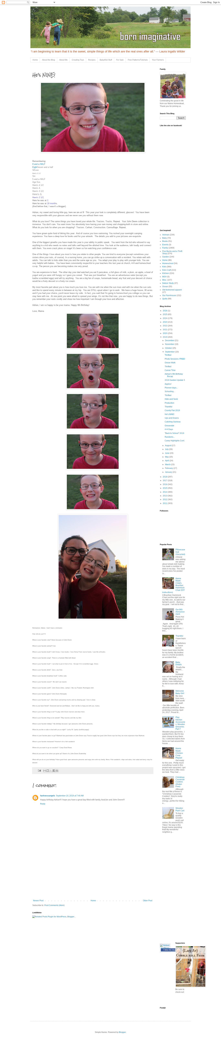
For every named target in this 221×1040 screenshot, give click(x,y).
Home (35, 60)
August (168, 445)
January (169, 472)
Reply (42, 804)
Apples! (168, 384)
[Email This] (44, 770)
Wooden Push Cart (180, 809)
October (168, 348)
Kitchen (165, 273)
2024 (165, 318)
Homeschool (167, 263)
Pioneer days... (171, 388)
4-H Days (169, 429)
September (170, 352)
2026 (165, 311)
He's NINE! (169, 414)
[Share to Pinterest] (57, 770)
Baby (164, 238)
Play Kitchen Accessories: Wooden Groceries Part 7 (180, 723)
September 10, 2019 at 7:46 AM (70, 796)
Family (165, 248)
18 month (51, 203)
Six (33, 176)
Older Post (147, 900)
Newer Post (38, 900)
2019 (165, 337)
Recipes (91, 60)
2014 (165, 492)
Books (165, 241)
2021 (165, 329)
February (169, 468)
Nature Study (168, 283)
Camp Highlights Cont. (175, 441)
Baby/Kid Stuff (106, 60)
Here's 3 (36, 194)
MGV (164, 277)
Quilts (164, 299)
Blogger (122, 1032)
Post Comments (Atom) (54, 905)
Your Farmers (158, 60)
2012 (165, 499)
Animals (165, 235)
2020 (165, 333)
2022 (165, 326)
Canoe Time (170, 370)
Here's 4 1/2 (38, 185)
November (170, 344)
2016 (165, 484)
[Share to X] (50, 770)
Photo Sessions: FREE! (175, 359)
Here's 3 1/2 (38, 191)
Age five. (36, 182)
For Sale (120, 60)
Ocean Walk (170, 363)
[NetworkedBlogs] (165, 948)
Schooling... (170, 391)
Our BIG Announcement (180, 611)
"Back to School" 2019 (174, 433)
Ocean (165, 286)
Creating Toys (78, 60)
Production (169, 403)
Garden (165, 257)
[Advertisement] (92, 875)
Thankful (168, 407)
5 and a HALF (38, 179)
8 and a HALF (38, 164)
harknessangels (47, 796)
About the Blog (48, 60)
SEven (35, 170)
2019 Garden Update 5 (175, 380)
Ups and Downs (172, 418)
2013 (165, 496)
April (167, 460)
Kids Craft (166, 270)
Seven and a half (45, 167)
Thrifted (168, 355)
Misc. (164, 280)
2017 (165, 480)
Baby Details (179, 663)
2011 (165, 503)
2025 (165, 314)
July (167, 449)
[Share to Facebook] (53, 770)
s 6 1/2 (38, 173)
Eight (34, 167)
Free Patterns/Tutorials (138, 60)
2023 (165, 322)
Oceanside (169, 425)
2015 (165, 488)
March (168, 464)
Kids (164, 267)
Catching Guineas (173, 422)
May (167, 457)
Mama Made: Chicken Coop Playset (179, 753)
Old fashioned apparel (172, 290)
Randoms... (170, 437)
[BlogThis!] (47, 770)
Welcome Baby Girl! (180, 692)
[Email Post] (39, 770)
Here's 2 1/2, (38, 197)
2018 (165, 477)
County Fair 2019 (172, 410)
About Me (63, 60)
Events (165, 244)
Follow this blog (169, 950)
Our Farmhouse (169, 295)
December (170, 340)
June (167, 453)
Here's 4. (36, 188)
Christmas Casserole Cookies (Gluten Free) (180, 782)
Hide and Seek (171, 399)
